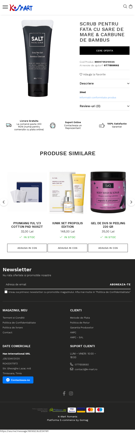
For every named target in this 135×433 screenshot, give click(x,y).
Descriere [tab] (87, 83)
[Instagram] (71, 394)
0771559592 (81, 364)
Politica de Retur (80, 322)
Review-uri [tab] (90, 106)
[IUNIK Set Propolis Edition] (67, 192)
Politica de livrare (13, 327)
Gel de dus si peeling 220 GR (108, 224)
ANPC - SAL (76, 337)
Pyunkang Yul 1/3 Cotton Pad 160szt (27, 224)
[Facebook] (64, 394)
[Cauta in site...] (125, 7)
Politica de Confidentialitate (19, 322)
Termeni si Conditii (13, 317)
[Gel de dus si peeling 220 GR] (108, 192)
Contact (7, 332)
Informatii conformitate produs (98, 97)
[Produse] (6, 8)
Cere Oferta (104, 50)
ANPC (73, 332)
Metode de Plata (80, 317)
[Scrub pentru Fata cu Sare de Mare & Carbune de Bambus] (37, 57)
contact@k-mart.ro (85, 369)
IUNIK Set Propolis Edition (67, 224)
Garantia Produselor (82, 327)
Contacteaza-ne (20, 380)
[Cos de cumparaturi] (130, 7)
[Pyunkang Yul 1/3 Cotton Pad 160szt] (27, 192)
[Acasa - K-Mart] (24, 7)
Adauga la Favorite (94, 74)
